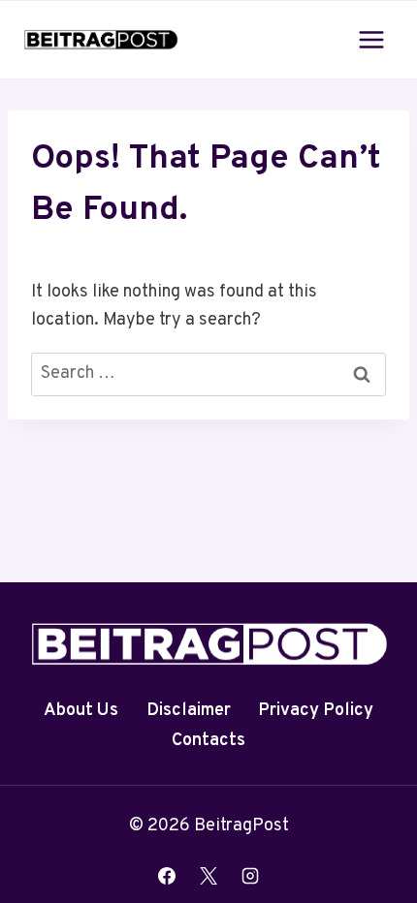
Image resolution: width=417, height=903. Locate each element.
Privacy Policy (315, 711)
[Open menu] (371, 39)
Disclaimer (188, 711)
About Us (81, 711)
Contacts (208, 741)
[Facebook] (166, 875)
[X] (208, 875)
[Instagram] (250, 875)
